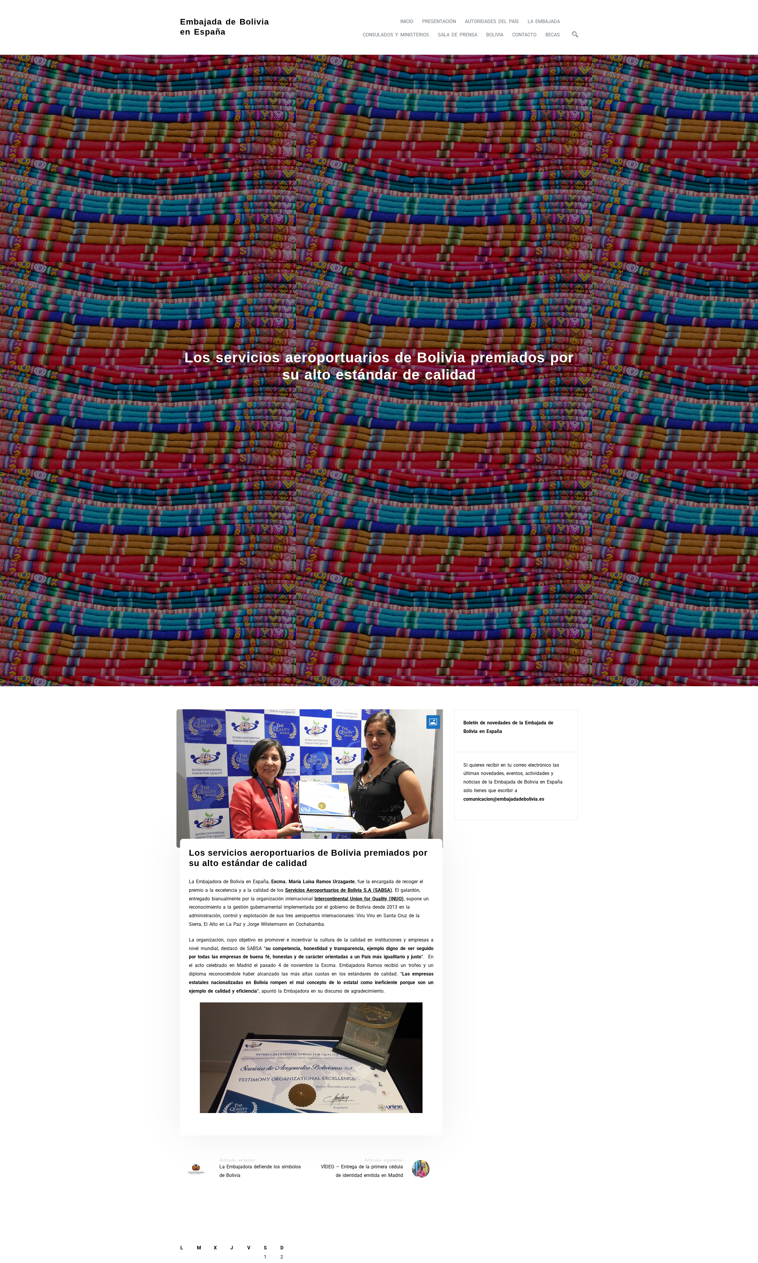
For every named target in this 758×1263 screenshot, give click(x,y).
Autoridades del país (492, 21)
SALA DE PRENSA (457, 35)
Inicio (406, 21)
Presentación (439, 21)
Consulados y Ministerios (396, 35)
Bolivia (494, 35)
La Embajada (544, 21)
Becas (552, 35)
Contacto (524, 35)
